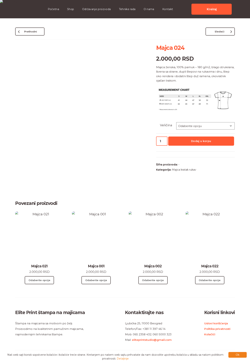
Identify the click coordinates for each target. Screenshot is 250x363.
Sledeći (219, 31)
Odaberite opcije (39, 280)
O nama (149, 9)
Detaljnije (123, 358)
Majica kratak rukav (184, 169)
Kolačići (209, 334)
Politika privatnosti (217, 329)
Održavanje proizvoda (96, 9)
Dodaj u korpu (201, 141)
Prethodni (30, 31)
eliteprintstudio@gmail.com (152, 340)
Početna (53, 9)
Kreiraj (212, 9)
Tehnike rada (127, 9)
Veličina (166, 125)
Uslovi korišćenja (216, 323)
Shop (70, 9)
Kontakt (167, 9)
